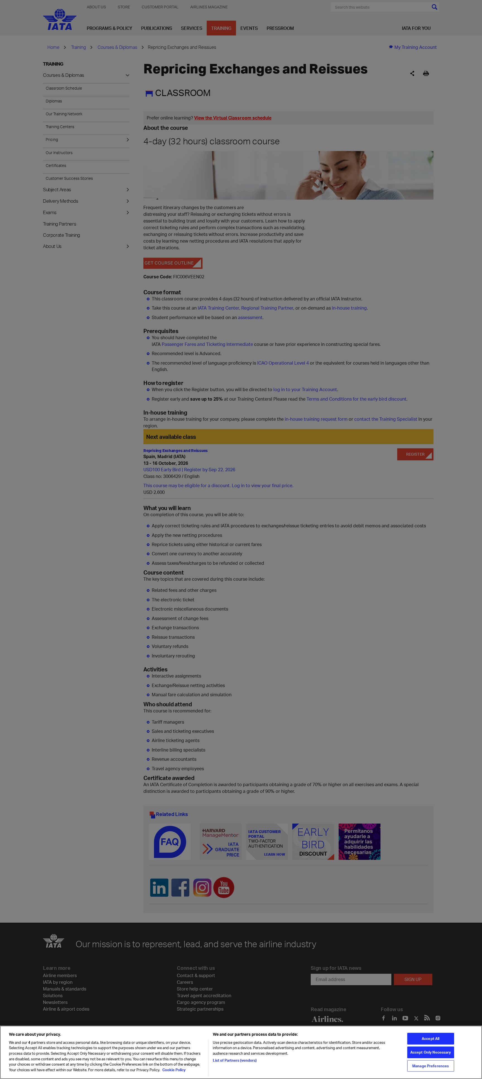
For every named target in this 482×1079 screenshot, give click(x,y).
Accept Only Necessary (430, 1052)
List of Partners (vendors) (235, 1060)
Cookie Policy (173, 1069)
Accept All (430, 1038)
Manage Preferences (430, 1065)
